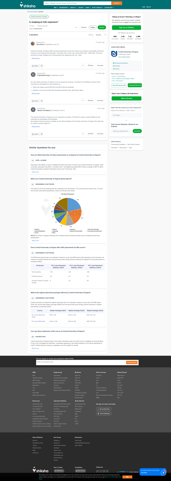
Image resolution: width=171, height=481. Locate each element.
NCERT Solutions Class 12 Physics (42, 426)
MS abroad (78, 411)
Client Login (78, 440)
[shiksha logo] (41, 470)
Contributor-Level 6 (58, 110)
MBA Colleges (36, 380)
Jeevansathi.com (58, 453)
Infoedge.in (57, 440)
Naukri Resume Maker (60, 445)
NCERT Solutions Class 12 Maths (42, 423)
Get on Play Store (105, 409)
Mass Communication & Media (104, 395)
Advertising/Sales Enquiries (82, 443)
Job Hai (56, 460)
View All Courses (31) (119, 85)
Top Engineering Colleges (61, 378)
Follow (92, 27)
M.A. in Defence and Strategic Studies (123, 78)
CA (97, 385)
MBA (34, 375)
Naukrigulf (56, 448)
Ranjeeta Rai (41, 336)
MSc (43, 321)
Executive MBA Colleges (39, 383)
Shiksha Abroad (58, 457)
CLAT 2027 (57, 419)
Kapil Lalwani (41, 160)
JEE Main (56, 385)
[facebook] (104, 471)
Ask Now (137, 131)
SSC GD (119, 395)
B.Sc (97, 380)
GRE (76, 414)
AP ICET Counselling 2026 (61, 406)
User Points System (133, 144)
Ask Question (131, 362)
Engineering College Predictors (62, 390)
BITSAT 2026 (57, 426)
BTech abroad (78, 406)
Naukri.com (57, 443)
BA (40, 315)
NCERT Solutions (37, 421)
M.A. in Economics (117, 81)
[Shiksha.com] (28, 4)
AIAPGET (77, 390)
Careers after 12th (37, 404)
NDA (118, 397)
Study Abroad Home (80, 404)
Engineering (57, 375)
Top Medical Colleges (81, 392)
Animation (99, 375)
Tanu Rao (39, 44)
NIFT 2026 (56, 416)
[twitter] (107, 471)
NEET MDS (78, 383)
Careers (35, 445)
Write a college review (38, 411)
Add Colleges (78, 445)
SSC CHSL (120, 392)
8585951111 (60, 470)
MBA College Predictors (39, 395)
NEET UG (77, 375)
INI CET (77, 385)
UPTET (119, 383)
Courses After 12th (37, 406)
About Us (35, 440)
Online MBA (36, 392)
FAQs (34, 450)
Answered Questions (120, 63)
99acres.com (57, 450)
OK (127, 477)
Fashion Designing (101, 388)
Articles (116, 69)
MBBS (97, 397)
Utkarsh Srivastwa (43, 110)
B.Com (98, 378)
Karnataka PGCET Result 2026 (62, 404)
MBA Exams (36, 385)
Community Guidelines (118, 144)
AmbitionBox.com (58, 455)
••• (76, 27)
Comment (100, 65)
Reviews (116, 66)
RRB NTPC (120, 378)
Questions (114, 147)
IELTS (76, 421)
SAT (76, 419)
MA (40, 321)
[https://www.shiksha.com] (28, 11)
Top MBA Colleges (37, 378)
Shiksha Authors (37, 448)
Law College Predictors (39, 416)
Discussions (123, 147)
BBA (97, 383)
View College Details (124, 57)
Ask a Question (37, 409)
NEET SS (77, 380)
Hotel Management (101, 390)
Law (97, 392)
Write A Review (126, 98)
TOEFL (77, 423)
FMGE (76, 388)
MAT (34, 390)
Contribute (78, 467)
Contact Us (35, 453)
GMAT (76, 416)
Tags (130, 147)
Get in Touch (58, 467)
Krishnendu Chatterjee (45, 184)
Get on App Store (105, 413)
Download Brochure (135, 85)
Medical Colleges (79, 395)
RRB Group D (121, 375)
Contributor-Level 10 (51, 44)
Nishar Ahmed (38, 28)
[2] (163, 472)
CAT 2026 (56, 409)
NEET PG (77, 378)
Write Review (81, 470)
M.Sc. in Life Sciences (118, 76)
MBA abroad (78, 409)
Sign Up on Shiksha (126, 27)
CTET (118, 380)
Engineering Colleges (60, 380)
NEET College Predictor (60, 423)
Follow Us (99, 467)
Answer (101, 27)
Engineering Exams (59, 383)
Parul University (58, 414)
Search (116, 3)
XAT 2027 (56, 421)
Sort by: (91, 35)
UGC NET (120, 385)
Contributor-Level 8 (57, 75)
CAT (34, 388)
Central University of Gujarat (39, 16)
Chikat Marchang (43, 75)
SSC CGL (120, 390)
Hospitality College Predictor (40, 419)
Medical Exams (79, 397)
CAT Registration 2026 (60, 411)
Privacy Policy (111, 477)
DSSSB (119, 388)
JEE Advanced (58, 388)
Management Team (38, 443)
